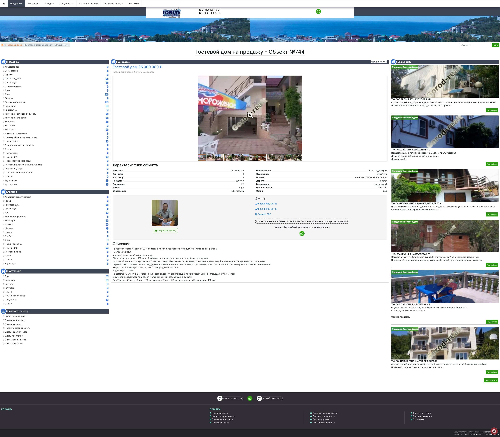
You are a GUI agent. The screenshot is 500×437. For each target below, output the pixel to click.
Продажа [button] (15, 3)
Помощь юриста (220, 422)
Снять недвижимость (323, 422)
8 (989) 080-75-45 (211, 13)
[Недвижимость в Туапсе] (2, 44)
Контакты (134, 3)
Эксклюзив (33, 3)
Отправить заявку (166, 230)
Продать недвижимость (325, 413)
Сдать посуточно (321, 419)
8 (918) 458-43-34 (211, 9)
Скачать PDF (264, 214)
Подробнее (492, 110)
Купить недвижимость (223, 416)
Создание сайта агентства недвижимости (481, 434)
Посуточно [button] (66, 3)
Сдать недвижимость (323, 416)
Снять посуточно (422, 413)
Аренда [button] (48, 3)
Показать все (491, 380)
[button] (250, 113)
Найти (495, 45)
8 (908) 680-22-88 (267, 209)
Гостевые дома (14, 45)
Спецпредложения (88, 3)
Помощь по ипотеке (222, 419)
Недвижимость (220, 413)
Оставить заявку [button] (113, 3)
